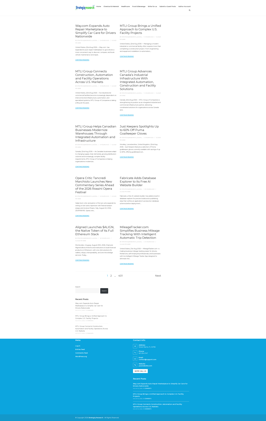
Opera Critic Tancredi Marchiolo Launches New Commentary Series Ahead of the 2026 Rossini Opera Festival (94, 185)
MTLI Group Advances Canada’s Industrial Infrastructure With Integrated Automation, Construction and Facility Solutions (138, 80)
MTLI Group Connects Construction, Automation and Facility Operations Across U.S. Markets (94, 77)
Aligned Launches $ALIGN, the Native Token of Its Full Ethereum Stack (94, 230)
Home (98, 6)
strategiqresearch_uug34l (87, 40)
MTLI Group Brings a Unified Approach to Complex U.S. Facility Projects (140, 29)
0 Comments (89, 310)
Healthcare (125, 6)
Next (158, 275)
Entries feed (80, 349)
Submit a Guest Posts (167, 6)
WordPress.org (81, 356)
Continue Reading (82, 60)
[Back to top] (264, 419)
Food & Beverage (138, 6)
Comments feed (81, 353)
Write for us (152, 6)
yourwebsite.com (145, 366)
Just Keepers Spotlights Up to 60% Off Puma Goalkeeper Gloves (139, 130)
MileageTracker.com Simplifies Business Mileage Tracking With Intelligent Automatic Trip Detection (140, 232)
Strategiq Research (96, 418)
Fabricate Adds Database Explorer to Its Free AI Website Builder (138, 181)
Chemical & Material (111, 6)
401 (120, 275)
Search (77, 287)
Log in (77, 346)
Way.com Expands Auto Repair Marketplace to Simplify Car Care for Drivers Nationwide (95, 31)
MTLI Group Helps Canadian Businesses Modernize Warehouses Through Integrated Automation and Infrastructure (95, 133)
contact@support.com (147, 359)
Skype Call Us (140, 371)
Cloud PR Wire (125, 191)
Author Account (184, 6)
